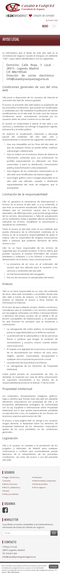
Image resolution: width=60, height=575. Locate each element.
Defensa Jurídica (41, 484)
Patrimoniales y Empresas (45, 480)
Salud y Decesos (10, 484)
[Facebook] (5, 511)
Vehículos (38, 477)
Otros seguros (40, 487)
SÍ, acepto (53, 567)
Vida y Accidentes (11, 494)
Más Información (13, 572)
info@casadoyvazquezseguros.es (19, 556)
